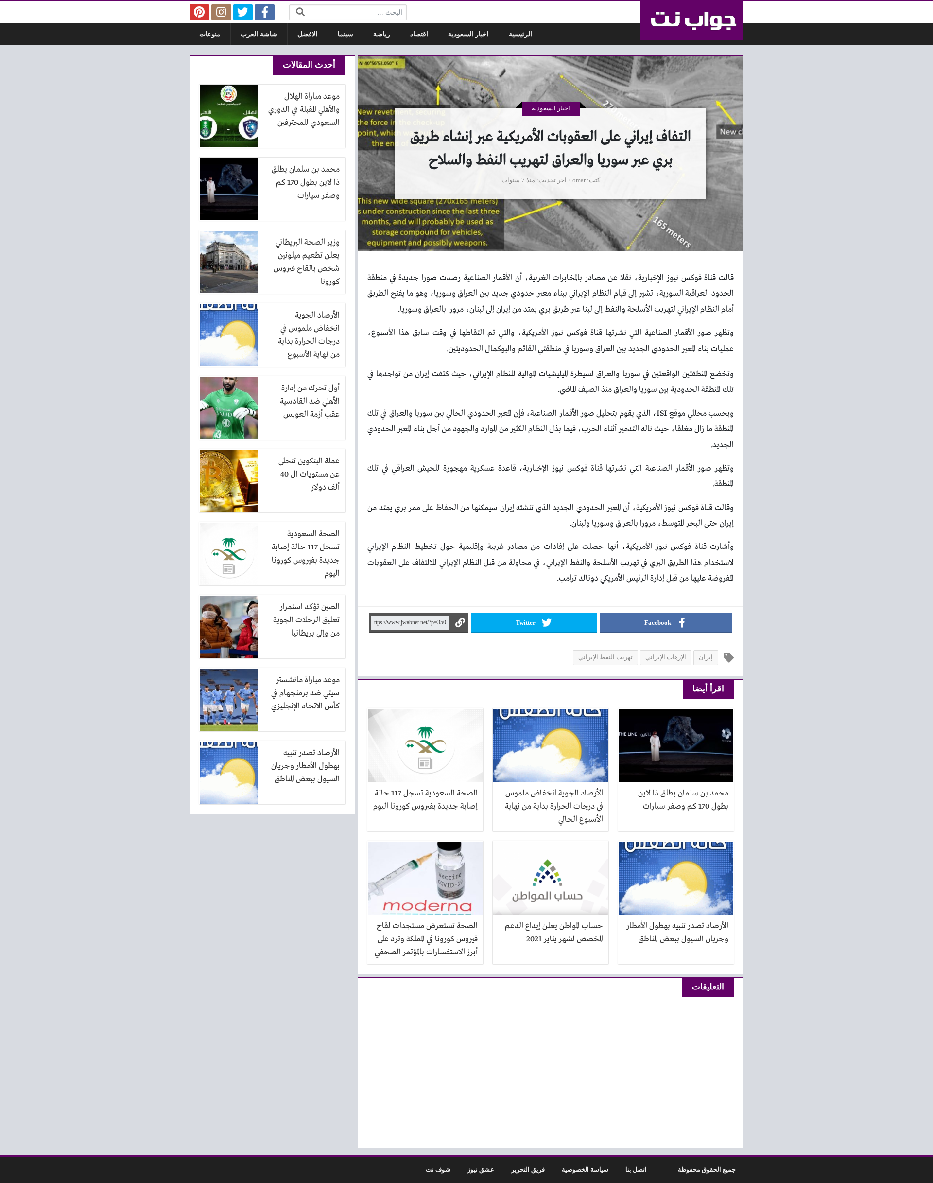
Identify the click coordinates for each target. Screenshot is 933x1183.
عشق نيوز (480, 1169)
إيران (706, 657)
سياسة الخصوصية (585, 1169)
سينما (345, 34)
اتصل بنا (636, 1169)
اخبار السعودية (468, 34)
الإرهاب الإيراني (665, 657)
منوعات (210, 34)
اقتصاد (419, 34)
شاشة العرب (259, 34)
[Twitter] (243, 12)
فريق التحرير (528, 1169)
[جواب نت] (691, 20)
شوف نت (438, 1169)
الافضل (307, 34)
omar (579, 180)
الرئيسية (520, 34)
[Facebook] (265, 12)
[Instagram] (221, 12)
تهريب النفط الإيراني (605, 657)
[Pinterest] (199, 12)
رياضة (381, 34)
